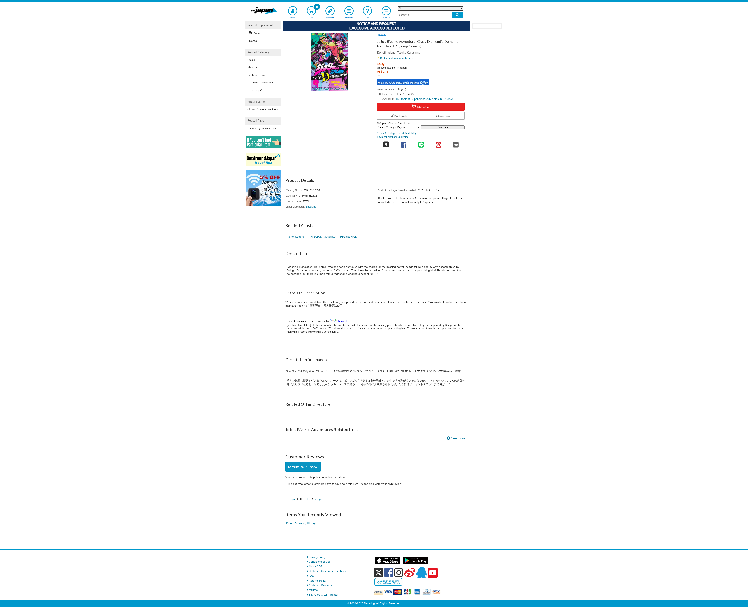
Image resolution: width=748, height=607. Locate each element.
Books (306, 499)
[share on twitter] (386, 143)
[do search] (457, 15)
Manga (318, 499)
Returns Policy (317, 580)
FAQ (311, 575)
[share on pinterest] (438, 143)
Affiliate (313, 589)
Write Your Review (304, 467)
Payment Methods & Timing (392, 137)
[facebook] (388, 572)
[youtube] (433, 573)
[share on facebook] (403, 143)
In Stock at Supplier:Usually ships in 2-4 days (425, 99)
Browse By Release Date (262, 128)
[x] (378, 572)
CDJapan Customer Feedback (327, 571)
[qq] (421, 572)
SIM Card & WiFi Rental (323, 594)
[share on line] (421, 143)
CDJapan (291, 499)
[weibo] (409, 572)
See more (458, 438)
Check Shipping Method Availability (397, 133)
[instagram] (398, 572)
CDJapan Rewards (320, 585)
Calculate (443, 127)
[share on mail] (456, 143)
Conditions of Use (320, 561)
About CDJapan (318, 566)
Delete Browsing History (301, 523)
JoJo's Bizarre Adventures (263, 109)
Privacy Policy (317, 557)
